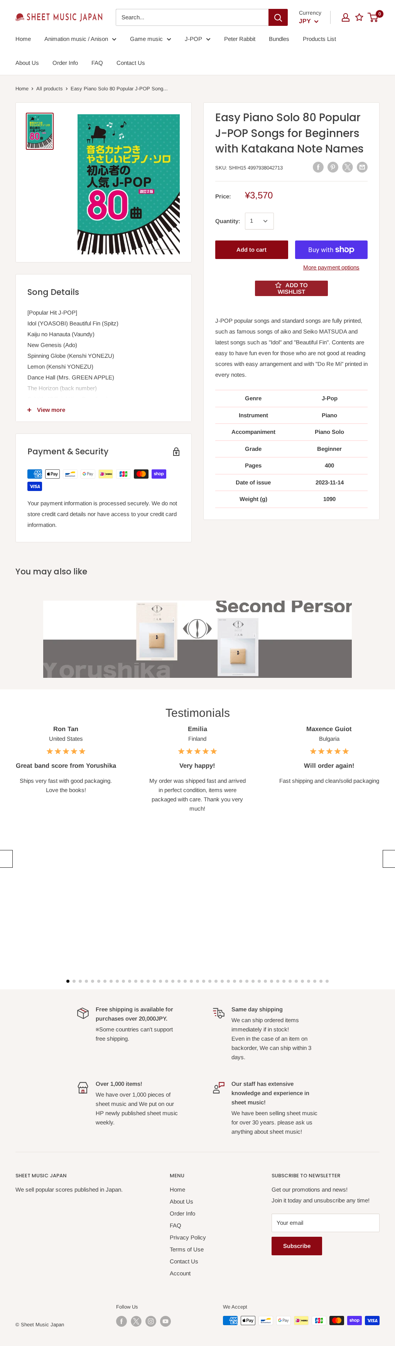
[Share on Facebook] (318, 167)
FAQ (175, 1225)
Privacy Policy (188, 1237)
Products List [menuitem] (319, 39)
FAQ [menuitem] (97, 62)
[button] (5, 858)
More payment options (331, 267)
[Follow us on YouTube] (165, 1321)
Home (22, 88)
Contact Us (184, 1261)
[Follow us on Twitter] (136, 1321)
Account (180, 1273)
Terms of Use (187, 1249)
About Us (181, 1201)
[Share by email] (362, 167)
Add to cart (251, 249)
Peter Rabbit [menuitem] (239, 39)
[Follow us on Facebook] (121, 1321)
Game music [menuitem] (146, 39)
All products (49, 88)
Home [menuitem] (23, 39)
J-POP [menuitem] (193, 39)
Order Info (182, 1213)
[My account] (345, 17)
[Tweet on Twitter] (347, 167)
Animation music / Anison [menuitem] (76, 39)
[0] (373, 17)
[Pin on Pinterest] (332, 167)
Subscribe (297, 1246)
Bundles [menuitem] (279, 39)
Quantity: (227, 221)
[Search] (278, 17)
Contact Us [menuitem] (130, 62)
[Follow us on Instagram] (150, 1321)
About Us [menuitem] (27, 62)
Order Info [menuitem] (65, 62)
